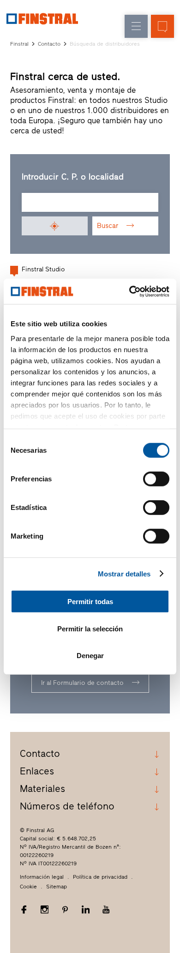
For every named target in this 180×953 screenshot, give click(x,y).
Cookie (28, 886)
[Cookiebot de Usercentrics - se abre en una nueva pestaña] (129, 291)
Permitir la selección (90, 628)
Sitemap (56, 886)
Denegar (90, 655)
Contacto (49, 44)
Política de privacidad (100, 877)
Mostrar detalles (124, 573)
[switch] (156, 479)
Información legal (42, 877)
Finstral (19, 44)
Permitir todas (90, 601)
